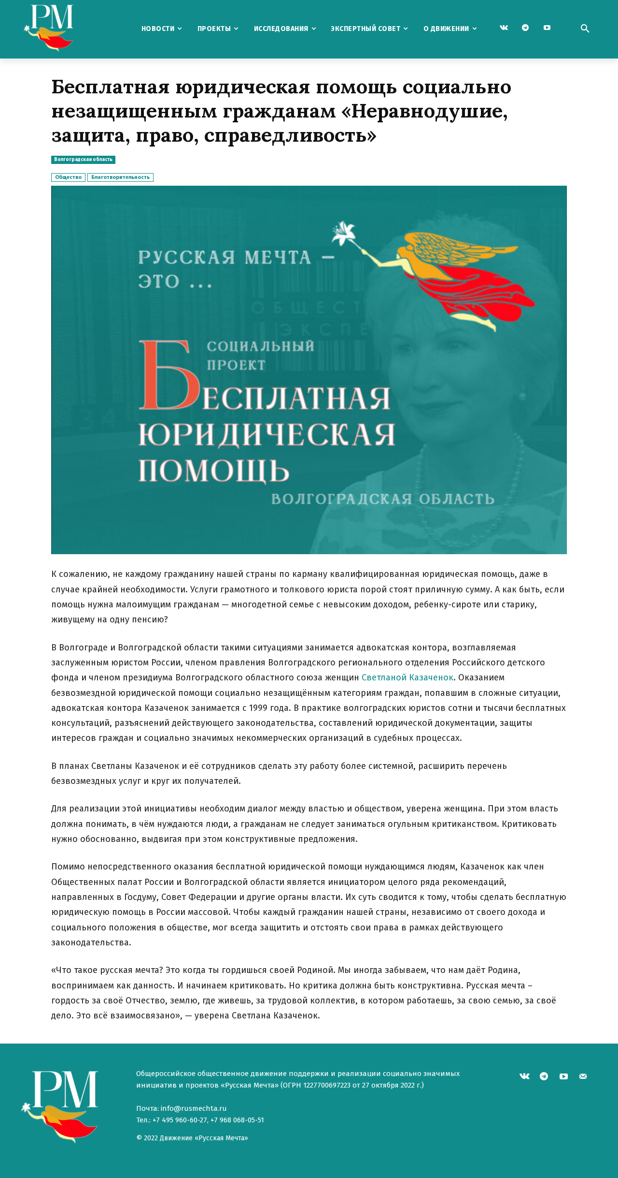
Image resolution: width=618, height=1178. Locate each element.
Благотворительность (120, 177)
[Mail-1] (583, 1077)
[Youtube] (547, 28)
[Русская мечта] (72, 29)
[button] (585, 29)
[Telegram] (525, 28)
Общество (68, 177)
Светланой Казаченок (407, 677)
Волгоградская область (83, 159)
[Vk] (503, 28)
